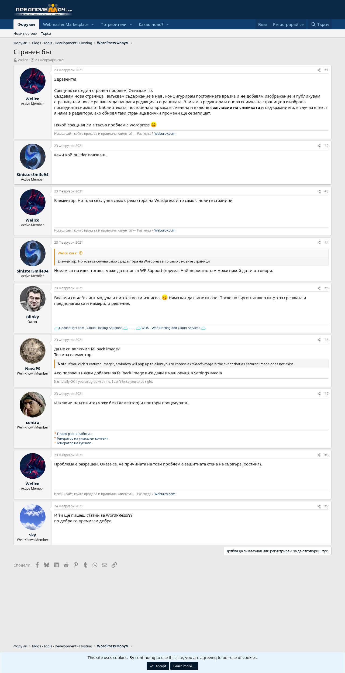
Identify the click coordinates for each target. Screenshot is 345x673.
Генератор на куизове (74, 443)
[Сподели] (319, 70)
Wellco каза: (67, 253)
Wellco (23, 59)
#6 (327, 339)
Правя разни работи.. (74, 434)
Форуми (26, 24)
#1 (327, 70)
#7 (327, 393)
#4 (327, 242)
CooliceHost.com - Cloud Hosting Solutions (90, 328)
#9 (327, 506)
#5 (327, 288)
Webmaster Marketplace (65, 24)
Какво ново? (151, 24)
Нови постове (25, 33)
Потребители (114, 24)
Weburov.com (164, 133)
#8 (327, 455)
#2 (327, 145)
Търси (46, 33)
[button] (92, 24)
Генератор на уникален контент (82, 438)
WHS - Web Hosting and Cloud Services (170, 328)
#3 (327, 191)
